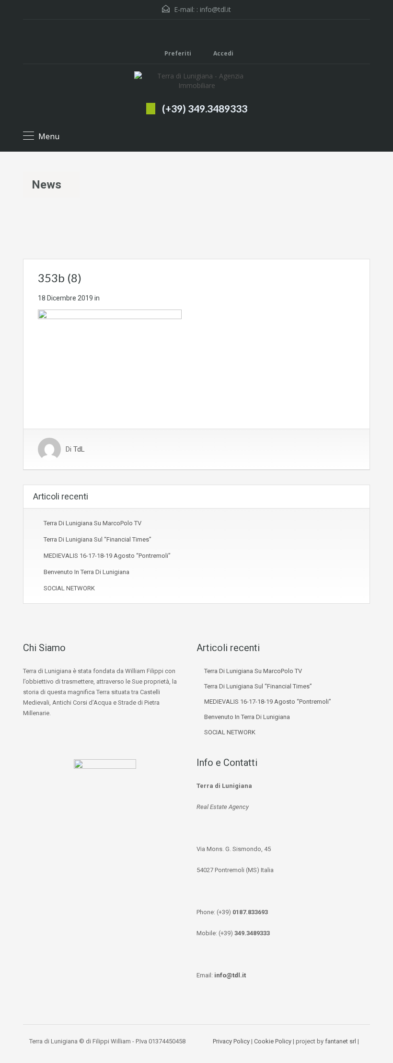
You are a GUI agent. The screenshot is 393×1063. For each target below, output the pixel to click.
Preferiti (177, 53)
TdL (79, 449)
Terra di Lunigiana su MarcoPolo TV (92, 523)
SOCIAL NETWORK (69, 588)
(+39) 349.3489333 (204, 108)
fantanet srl (340, 1041)
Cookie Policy (272, 1041)
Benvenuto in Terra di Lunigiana (86, 572)
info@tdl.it (215, 9)
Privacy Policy (231, 1041)
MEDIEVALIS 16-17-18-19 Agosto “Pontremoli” (107, 555)
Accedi (222, 53)
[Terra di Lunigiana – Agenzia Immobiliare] (196, 82)
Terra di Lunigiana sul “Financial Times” (97, 539)
